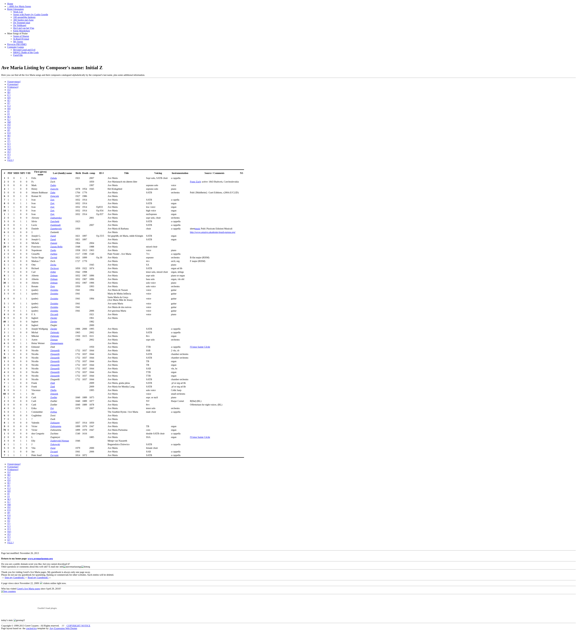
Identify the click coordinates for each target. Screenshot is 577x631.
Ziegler (53, 318)
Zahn (52, 192)
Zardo (53, 250)
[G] (9, 106)
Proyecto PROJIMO (17, 44)
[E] (8, 100)
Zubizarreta (55, 426)
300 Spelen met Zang (23, 20)
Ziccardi (54, 314)
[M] (9, 122)
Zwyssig (54, 455)
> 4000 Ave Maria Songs (19, 6)
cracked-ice (31, 628)
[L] (8, 119)
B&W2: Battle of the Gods (26, 52)
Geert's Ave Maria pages (28, 588)
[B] (8, 92)
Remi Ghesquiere (15, 9)
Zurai (52, 448)
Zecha (53, 264)
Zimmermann (56, 343)
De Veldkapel (19, 25)
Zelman (54, 275)
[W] (9, 149)
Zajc (52, 199)
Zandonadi (55, 225)
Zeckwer (54, 268)
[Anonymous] (13, 81)
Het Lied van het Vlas (23, 28)
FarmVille (18, 55)
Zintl (52, 383)
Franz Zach (195, 181)
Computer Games (15, 47)
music (197, 228)
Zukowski (55, 444)
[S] (8, 138)
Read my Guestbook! (38, 577)
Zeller (53, 272)
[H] (9, 108)
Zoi (52, 408)
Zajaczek (54, 196)
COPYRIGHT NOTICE (78, 625)
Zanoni (53, 243)
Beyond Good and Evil (24, 49)
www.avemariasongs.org (40, 558)
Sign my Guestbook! (15, 577)
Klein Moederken (21, 30)
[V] (9, 146)
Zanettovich (56, 228)
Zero (52, 286)
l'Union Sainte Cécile (200, 347)
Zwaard (54, 451)
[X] (9, 152)
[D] (9, 98)
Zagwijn (54, 189)
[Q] (9, 133)
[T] (8, 141)
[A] (9, 89)
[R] (8, 136)
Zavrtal (53, 257)
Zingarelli (55, 350)
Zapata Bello (56, 246)
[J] (8, 114)
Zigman (54, 339)
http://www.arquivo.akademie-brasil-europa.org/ (212, 232)
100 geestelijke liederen (24, 17)
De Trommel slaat (21, 22)
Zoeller (53, 397)
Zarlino (53, 254)
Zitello (53, 390)
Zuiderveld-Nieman (59, 440)
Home (10, 3)
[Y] (9, 154)
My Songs (18, 41)
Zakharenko (56, 218)
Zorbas (53, 412)
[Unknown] (12, 87)
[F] (8, 103)
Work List (18, 12)
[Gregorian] (12, 84)
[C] (8, 95)
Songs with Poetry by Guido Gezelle (30, 14)
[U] (9, 144)
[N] (9, 125)
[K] (9, 117)
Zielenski (54, 332)
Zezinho (54, 290)
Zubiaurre (55, 422)
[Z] (8, 157)
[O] (9, 127)
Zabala (53, 178)
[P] (8, 130)
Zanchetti (54, 221)
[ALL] (10, 160)
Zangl (53, 236)
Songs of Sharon (21, 36)
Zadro (53, 185)
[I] (8, 111)
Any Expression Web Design (63, 628)
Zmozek (54, 394)
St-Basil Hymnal (21, 39)
